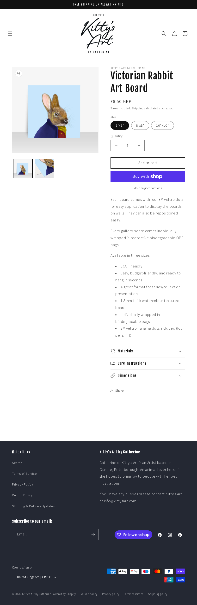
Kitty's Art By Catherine (36, 594)
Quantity (117, 136)
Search (17, 463)
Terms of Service (24, 473)
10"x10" (162, 125)
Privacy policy (110, 594)
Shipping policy (158, 594)
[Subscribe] (93, 534)
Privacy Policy (22, 484)
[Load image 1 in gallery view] (22, 168)
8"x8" (140, 125)
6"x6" (120, 125)
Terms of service (133, 594)
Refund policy (88, 594)
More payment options (148, 188)
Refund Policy (22, 495)
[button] (10, 33)
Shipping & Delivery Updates (33, 506)
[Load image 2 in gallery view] (44, 168)
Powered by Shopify (64, 594)
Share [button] (119, 390)
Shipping (137, 108)
